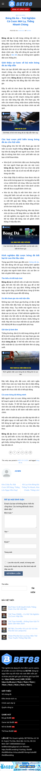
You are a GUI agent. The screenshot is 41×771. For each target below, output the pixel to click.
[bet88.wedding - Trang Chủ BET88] (20, 3)
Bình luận (8, 513)
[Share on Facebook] (14, 452)
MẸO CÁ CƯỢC (20, 15)
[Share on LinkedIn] (30, 452)
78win (19, 682)
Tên (6, 532)
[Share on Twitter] (18, 452)
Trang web (8, 552)
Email (6, 542)
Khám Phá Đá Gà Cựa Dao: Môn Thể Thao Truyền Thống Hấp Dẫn (22, 637)
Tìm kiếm (5, 584)
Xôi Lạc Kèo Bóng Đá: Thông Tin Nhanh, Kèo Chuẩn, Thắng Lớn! (30, 487)
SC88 (28, 679)
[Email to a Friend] (22, 452)
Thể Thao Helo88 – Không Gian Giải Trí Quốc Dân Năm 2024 (23, 623)
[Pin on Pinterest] (26, 452)
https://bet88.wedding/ (10, 749)
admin (29, 30)
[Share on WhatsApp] (10, 452)
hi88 (22, 679)
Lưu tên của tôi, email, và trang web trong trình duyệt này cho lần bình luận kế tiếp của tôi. (20, 566)
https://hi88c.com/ (12, 679)
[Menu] (3, 3)
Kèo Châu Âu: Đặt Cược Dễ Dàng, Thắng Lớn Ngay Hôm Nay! (11, 487)
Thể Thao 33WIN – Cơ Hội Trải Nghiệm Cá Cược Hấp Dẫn (23, 615)
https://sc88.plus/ (9, 682)
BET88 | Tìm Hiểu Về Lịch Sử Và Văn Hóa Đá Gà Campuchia (23, 630)
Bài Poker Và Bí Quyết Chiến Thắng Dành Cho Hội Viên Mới (22, 608)
